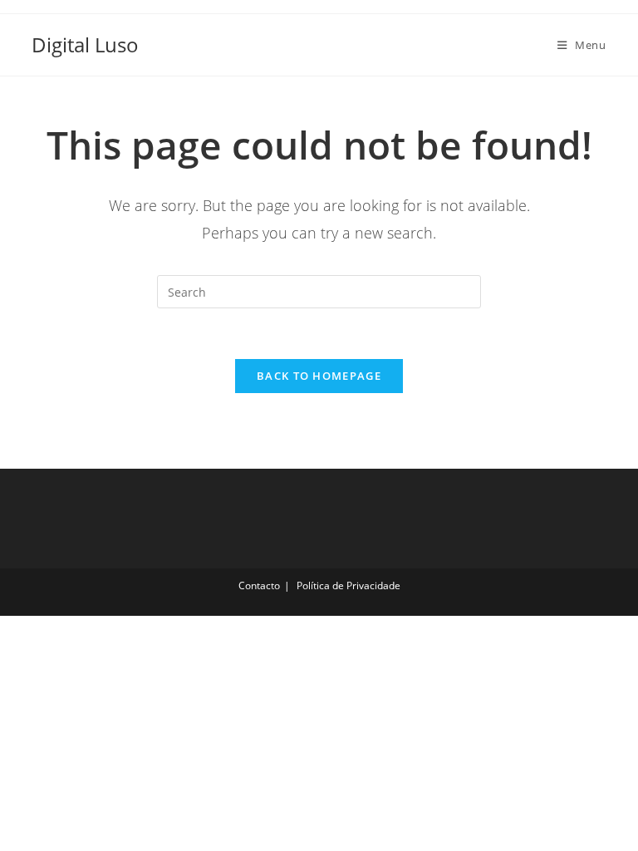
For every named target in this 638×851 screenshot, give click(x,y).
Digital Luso (85, 44)
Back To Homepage (319, 375)
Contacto (259, 585)
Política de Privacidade (348, 585)
